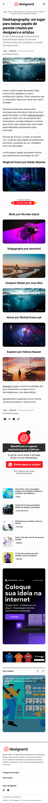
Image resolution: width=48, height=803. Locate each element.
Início (5, 12)
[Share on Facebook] (5, 419)
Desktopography (36, 115)
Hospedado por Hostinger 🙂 (12, 797)
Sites (10, 12)
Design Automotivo (22, 510)
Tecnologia (19, 527)
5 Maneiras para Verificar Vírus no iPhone (28, 522)
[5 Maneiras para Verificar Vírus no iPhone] (8, 525)
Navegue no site (10, 386)
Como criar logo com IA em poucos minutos (29, 538)
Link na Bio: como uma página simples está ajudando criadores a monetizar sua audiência (29, 491)
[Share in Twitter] (9, 419)
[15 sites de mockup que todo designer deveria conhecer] (8, 557)
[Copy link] (18, 419)
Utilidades (12, 51)
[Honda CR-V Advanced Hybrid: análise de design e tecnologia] (8, 509)
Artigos (18, 497)
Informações (8, 778)
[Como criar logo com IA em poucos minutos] (8, 541)
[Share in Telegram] (14, 419)
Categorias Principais (11, 772)
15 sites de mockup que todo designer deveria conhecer (26, 554)
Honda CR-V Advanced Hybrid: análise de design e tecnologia (27, 506)
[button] (3, 4)
